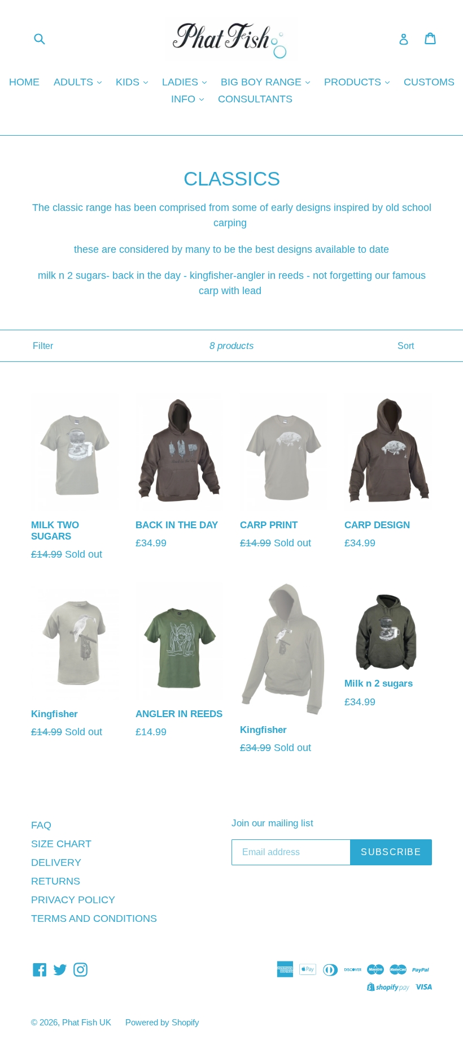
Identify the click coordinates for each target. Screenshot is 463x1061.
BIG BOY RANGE (262, 82)
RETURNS (55, 881)
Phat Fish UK (86, 1022)
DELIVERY (56, 862)
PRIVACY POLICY (73, 899)
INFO (184, 99)
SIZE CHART (61, 843)
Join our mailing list (272, 823)
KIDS (129, 82)
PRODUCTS (354, 82)
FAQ (41, 825)
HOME (24, 82)
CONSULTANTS (255, 99)
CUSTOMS (429, 82)
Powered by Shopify (162, 1022)
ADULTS (75, 82)
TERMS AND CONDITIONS (94, 918)
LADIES (181, 82)
